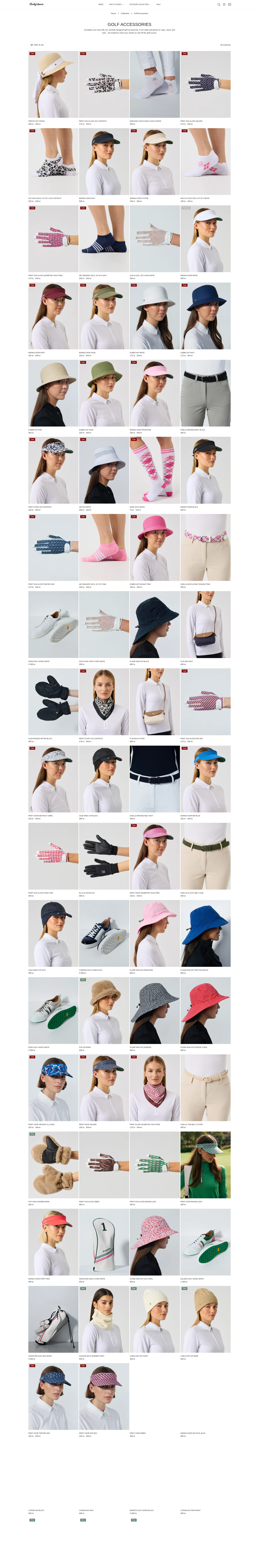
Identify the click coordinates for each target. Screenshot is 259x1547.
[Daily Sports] (36, 4)
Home (113, 13)
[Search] (219, 4)
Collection (125, 13)
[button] (116, 4)
